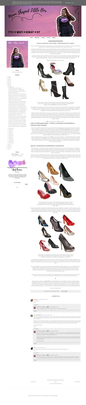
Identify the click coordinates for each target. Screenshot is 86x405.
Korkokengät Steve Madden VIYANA (44, 102)
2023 (9, 81)
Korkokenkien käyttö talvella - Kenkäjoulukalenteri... (17, 111)
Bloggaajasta (37, 37)
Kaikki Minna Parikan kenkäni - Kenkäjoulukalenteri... (17, 94)
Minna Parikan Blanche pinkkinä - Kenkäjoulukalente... (17, 124)
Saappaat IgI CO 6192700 (62, 104)
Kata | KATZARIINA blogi (38, 315)
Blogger (56, 395)
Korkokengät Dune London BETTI (63, 257)
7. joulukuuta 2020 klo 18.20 (54, 331)
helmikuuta (10, 141)
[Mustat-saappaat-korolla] (51, 121)
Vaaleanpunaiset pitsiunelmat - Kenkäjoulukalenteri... (17, 101)
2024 (9, 79)
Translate (20, 155)
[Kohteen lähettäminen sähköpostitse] (62, 291)
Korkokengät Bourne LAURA (56, 103)
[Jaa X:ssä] (64, 291)
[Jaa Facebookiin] (65, 291)
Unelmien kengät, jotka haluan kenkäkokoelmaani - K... (17, 107)
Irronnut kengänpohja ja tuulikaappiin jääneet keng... (17, 113)
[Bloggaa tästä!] (63, 291)
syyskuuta (10, 131)
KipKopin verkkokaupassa (65, 129)
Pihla (34, 347)
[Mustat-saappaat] (61, 121)
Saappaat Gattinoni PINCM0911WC (50, 104)
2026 (9, 76)
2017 (9, 147)
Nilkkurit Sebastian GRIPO (68, 254)
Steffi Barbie (36, 299)
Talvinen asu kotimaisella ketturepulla (14, 99)
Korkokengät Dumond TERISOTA (43, 204)
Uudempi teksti (33, 381)
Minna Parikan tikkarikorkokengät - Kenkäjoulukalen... (17, 126)
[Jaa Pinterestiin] (66, 291)
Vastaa (35, 302)
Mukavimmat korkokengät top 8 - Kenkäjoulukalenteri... (17, 110)
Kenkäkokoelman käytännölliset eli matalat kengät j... (17, 102)
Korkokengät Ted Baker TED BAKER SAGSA (58, 204)
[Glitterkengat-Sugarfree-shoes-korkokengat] (55, 60)
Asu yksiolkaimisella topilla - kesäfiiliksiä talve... (16, 89)
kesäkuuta (10, 135)
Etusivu (31, 37)
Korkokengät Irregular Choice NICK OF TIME (47, 202)
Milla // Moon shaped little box (42, 331)
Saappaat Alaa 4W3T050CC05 (67, 103)
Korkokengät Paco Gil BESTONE (44, 254)
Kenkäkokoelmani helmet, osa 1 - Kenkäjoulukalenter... (17, 98)
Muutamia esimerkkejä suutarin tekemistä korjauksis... (17, 95)
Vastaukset (36, 304)
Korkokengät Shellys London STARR (58, 255)
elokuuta (10, 132)
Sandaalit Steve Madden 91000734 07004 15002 (60, 102)
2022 (9, 82)
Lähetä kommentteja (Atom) (56, 383)
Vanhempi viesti (77, 381)
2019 (9, 144)
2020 (9, 85)
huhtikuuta (10, 138)
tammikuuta (10, 142)
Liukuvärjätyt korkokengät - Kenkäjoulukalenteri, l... (17, 104)
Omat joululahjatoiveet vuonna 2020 (14, 114)
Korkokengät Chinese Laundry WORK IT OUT (47, 203)
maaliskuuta (10, 139)
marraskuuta (10, 128)
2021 (9, 84)
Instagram (43, 37)
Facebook (48, 37)
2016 (9, 149)
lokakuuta (10, 129)
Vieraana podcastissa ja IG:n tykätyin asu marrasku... (17, 123)
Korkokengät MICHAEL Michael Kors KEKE (64, 203)
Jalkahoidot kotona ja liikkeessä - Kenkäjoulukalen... (17, 117)
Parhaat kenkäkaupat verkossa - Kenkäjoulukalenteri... (17, 108)
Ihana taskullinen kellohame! (13, 92)
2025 (9, 78)
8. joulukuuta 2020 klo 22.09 (40, 347)
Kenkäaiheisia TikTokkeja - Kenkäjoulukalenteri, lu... (17, 91)
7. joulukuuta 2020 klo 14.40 (47, 315)
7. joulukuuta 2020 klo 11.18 (43, 299)
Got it (72, 2)
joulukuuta (10, 86)
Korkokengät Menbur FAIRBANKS (44, 255)
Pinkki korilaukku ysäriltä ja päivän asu (15, 88)
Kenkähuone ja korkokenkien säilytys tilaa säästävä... (17, 120)
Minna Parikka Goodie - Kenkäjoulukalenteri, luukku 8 (17, 116)
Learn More (67, 2)
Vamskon (52, 136)
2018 (9, 146)
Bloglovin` (54, 37)
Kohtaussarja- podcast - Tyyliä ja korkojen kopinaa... (17, 105)
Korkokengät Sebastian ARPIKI (57, 254)
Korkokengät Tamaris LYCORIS (51, 257)
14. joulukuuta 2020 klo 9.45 (54, 355)
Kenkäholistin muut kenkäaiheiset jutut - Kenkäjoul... (17, 121)
